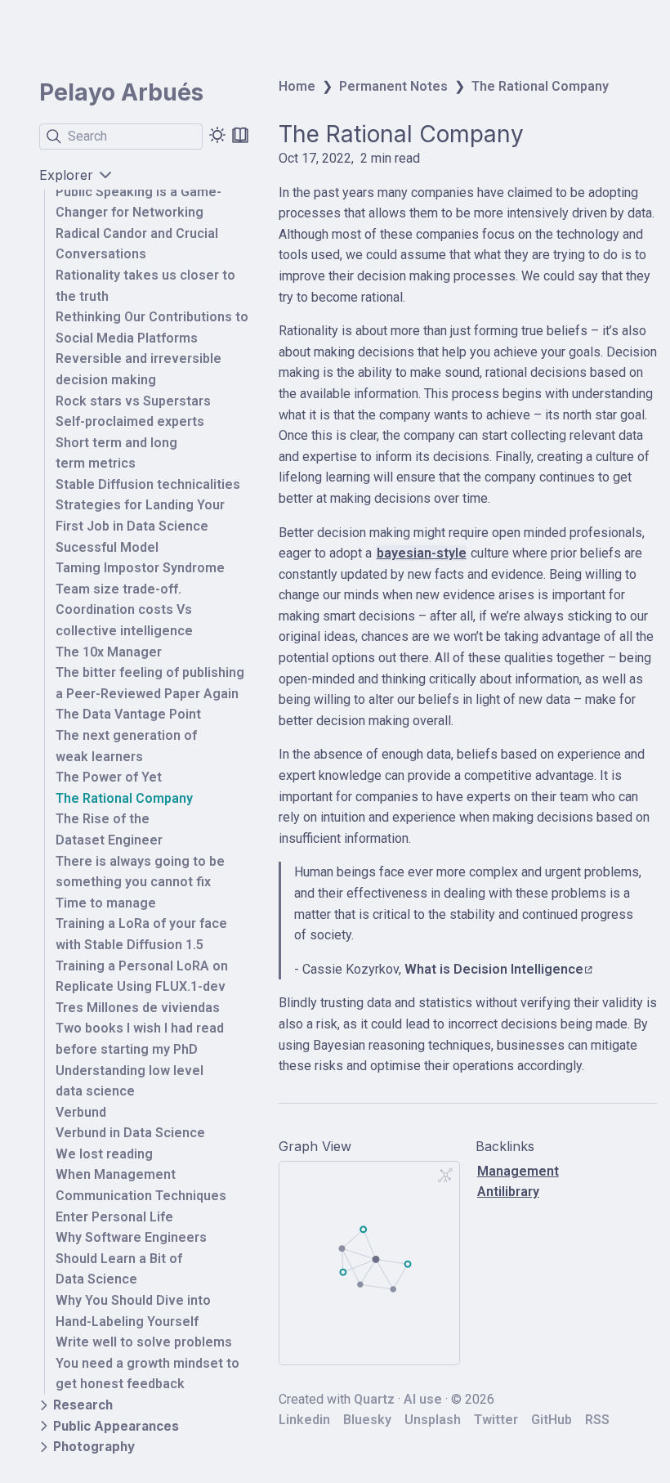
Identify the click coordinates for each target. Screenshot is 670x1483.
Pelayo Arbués (121, 92)
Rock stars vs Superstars (133, 401)
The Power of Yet (109, 777)
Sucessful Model (107, 547)
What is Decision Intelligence (493, 969)
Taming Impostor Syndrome (140, 568)
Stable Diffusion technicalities (148, 484)
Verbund (81, 1112)
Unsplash (432, 1419)
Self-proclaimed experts (130, 421)
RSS (597, 1419)
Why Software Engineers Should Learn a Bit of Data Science (131, 1258)
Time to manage (106, 903)
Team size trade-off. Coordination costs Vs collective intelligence (124, 609)
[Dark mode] (217, 135)
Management (518, 1171)
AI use (423, 1399)
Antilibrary (508, 1191)
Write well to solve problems (144, 1342)
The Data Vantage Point (128, 714)
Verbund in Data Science (130, 1132)
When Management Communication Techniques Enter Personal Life (141, 1195)
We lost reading (104, 1154)
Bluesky (367, 1419)
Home (297, 86)
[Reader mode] (240, 135)
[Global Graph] (445, 1175)
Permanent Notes (393, 86)
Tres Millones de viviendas (138, 1007)
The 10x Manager (109, 652)
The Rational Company (124, 798)
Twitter (496, 1419)
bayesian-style (422, 553)
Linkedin (304, 1419)
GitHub (551, 1419)
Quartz (374, 1399)
